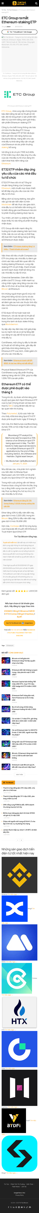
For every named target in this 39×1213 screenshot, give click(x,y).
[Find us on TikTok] (27, 1207)
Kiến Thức (30, 1184)
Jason (8, 27)
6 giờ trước (7, 834)
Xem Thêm (19, 774)
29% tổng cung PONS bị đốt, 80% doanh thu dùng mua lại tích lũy (18, 806)
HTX (7, 614)
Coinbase (14, 526)
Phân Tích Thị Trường (18, 1184)
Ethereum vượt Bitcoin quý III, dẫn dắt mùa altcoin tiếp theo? (24, 766)
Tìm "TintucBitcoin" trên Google (21, 32)
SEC (11, 405)
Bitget (21, 614)
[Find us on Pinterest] (16, 1207)
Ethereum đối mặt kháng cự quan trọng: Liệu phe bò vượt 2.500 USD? (24, 672)
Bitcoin (5, 289)
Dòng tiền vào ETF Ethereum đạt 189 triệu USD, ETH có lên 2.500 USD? (24, 744)
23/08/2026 (14, 714)
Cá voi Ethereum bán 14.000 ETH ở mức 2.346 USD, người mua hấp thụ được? (24, 732)
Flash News (16, 1187)
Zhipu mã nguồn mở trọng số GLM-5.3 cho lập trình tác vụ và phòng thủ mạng (19, 822)
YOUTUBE (11, 633)
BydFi (19, 616)
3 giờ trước (7, 809)
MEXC (32, 611)
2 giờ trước (7, 801)
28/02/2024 (19, 27)
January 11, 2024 (20, 463)
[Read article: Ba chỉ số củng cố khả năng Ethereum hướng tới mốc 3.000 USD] (6, 709)
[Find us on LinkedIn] (13, 1207)
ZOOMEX (8, 611)
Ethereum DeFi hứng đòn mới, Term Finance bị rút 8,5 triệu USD (23, 697)
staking (5, 147)
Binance (24, 611)
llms (24, 1193)
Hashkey (30, 614)
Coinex (14, 614)
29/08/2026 (14, 665)
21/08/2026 (14, 748)
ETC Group (6, 111)
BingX (16, 611)
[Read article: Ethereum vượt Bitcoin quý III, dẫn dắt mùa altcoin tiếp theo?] (6, 767)
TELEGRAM (20, 633)
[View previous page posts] (17, 840)
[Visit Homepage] (19, 3)
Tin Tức (6, 1184)
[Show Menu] (3, 3)
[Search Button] (36, 3)
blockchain (6, 204)
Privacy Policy (19, 1195)
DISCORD (19, 635)
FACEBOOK (31, 630)
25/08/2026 (14, 691)
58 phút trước (7, 792)
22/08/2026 (14, 725)
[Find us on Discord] (30, 1207)
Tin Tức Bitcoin (23, 1203)
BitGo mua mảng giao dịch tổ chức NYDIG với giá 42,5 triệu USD (19, 814)
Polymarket (12, 413)
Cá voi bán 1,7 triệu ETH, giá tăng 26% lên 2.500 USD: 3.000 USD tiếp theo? (24, 720)
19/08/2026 (14, 769)
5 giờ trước (7, 826)
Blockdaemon (12, 324)
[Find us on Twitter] (11, 1207)
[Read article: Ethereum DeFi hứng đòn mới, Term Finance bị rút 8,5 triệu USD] (6, 697)
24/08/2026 (14, 702)
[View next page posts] (21, 840)
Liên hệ (23, 1187)
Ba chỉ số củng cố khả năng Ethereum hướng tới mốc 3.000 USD (24, 709)
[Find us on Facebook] (8, 1207)
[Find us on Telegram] (19, 1207)
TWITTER (28, 633)
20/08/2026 (14, 760)
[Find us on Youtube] (22, 1207)
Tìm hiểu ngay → (13, 894)
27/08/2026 (14, 677)
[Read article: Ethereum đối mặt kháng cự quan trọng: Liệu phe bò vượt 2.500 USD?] (6, 672)
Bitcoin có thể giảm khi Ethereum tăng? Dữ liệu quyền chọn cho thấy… (23, 660)
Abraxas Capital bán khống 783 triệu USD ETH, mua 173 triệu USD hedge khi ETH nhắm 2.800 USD (24, 685)
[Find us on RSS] (24, 1207)
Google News (18, 1193)
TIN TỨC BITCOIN (17, 630)
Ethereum (6, 163)
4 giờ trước (7, 818)
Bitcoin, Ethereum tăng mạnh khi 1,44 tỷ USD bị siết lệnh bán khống (24, 755)
